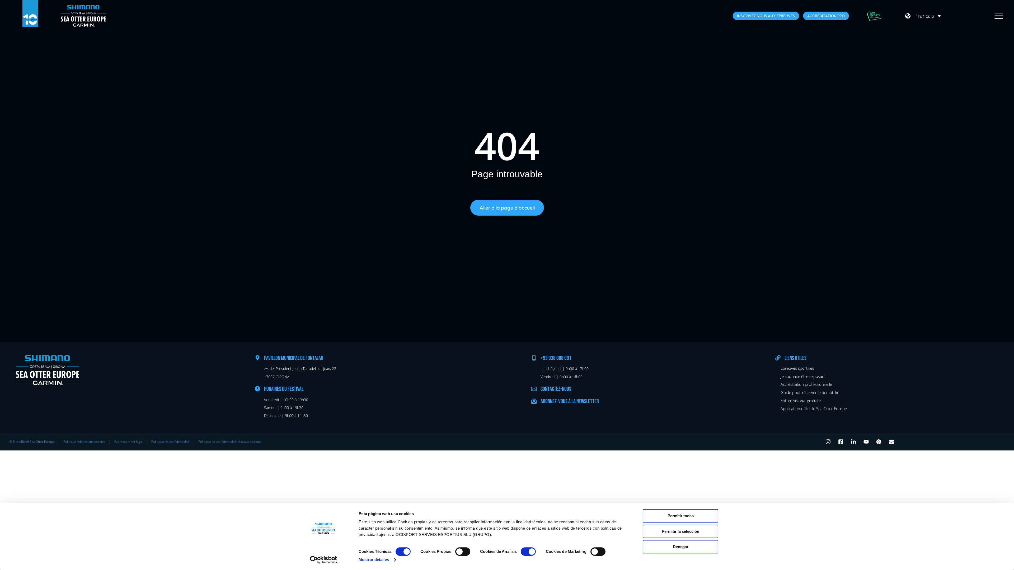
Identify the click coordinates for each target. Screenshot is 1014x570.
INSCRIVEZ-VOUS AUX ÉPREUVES (766, 15)
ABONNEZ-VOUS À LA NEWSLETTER (570, 402)
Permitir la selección (680, 531)
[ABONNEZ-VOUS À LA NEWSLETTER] (534, 401)
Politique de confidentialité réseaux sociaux (229, 441)
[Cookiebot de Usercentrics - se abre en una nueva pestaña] (324, 560)
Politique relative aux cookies (84, 441)
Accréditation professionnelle (806, 384)
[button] (928, 16)
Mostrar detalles (374, 559)
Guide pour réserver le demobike (810, 392)
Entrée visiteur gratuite (801, 400)
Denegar (680, 546)
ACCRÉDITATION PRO (826, 15)
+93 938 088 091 (556, 358)
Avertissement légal (128, 441)
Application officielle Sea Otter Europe (814, 408)
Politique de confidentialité (170, 441)
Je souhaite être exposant (803, 376)
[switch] (462, 551)
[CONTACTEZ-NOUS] (534, 388)
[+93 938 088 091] (534, 357)
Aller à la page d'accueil (507, 207)
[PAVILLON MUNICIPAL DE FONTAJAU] (257, 357)
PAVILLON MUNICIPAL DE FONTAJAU (293, 358)
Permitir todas (681, 516)
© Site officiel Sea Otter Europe (32, 441)
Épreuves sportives (797, 368)
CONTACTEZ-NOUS (556, 389)
